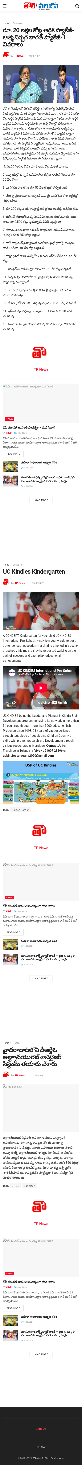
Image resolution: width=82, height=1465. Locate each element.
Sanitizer (29, 1185)
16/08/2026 (28, 467)
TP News (18, 56)
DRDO (15, 1185)
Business (17, 23)
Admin (9, 433)
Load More (41, 499)
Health (16, 1042)
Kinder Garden (21, 809)
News (9, 418)
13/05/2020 (35, 56)
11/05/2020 (38, 1075)
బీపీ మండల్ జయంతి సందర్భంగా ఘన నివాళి (29, 427)
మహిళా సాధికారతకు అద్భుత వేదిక (39, 462)
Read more (13, 453)
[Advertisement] (41, 531)
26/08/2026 (21, 433)
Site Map (41, 1447)
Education (18, 564)
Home (6, 23)
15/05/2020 (38, 583)
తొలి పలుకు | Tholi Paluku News (48, 1458)
